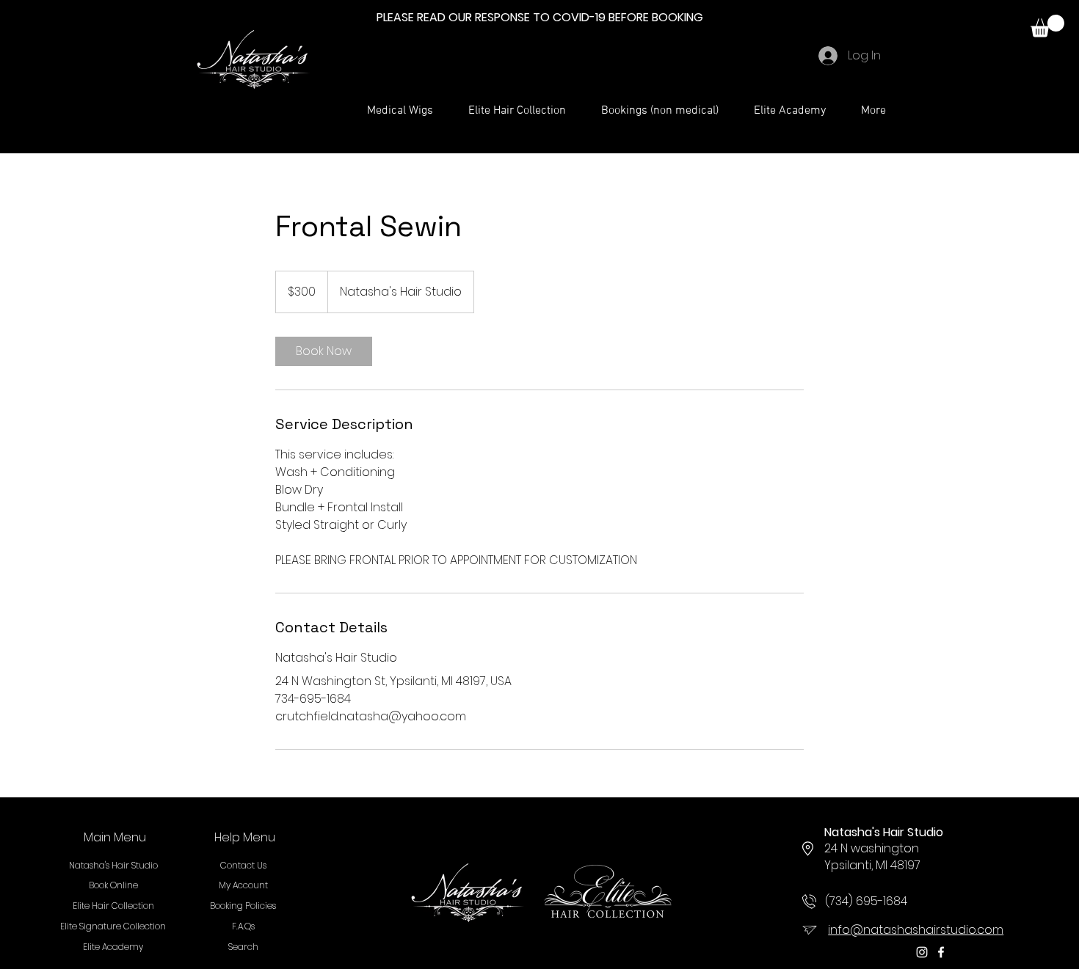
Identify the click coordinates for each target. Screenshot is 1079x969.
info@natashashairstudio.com (915, 929)
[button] (1047, 26)
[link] (323, 351)
